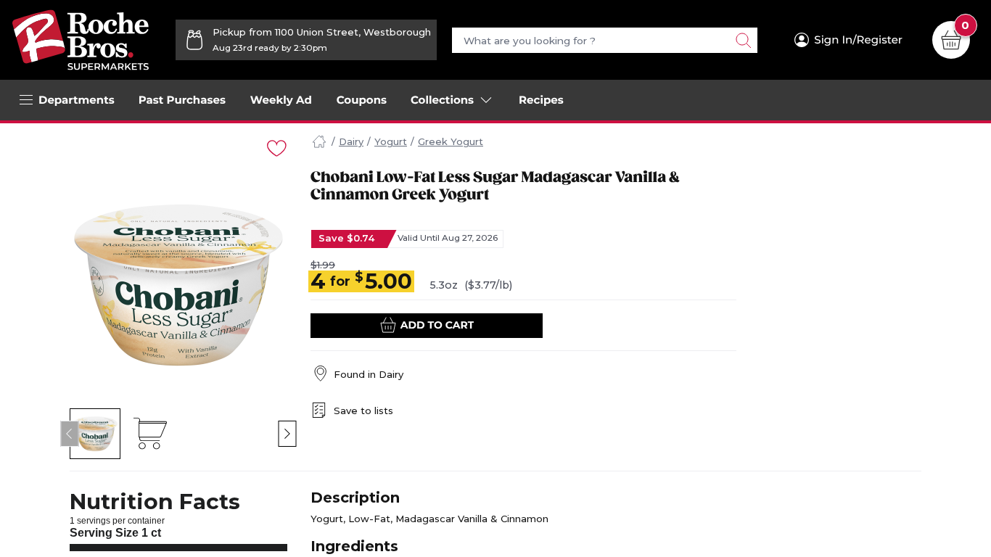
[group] (178, 285)
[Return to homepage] (80, 40)
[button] (95, 433)
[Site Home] (319, 142)
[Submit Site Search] (742, 40)
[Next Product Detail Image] (288, 434)
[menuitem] (182, 100)
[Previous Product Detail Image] (70, 434)
